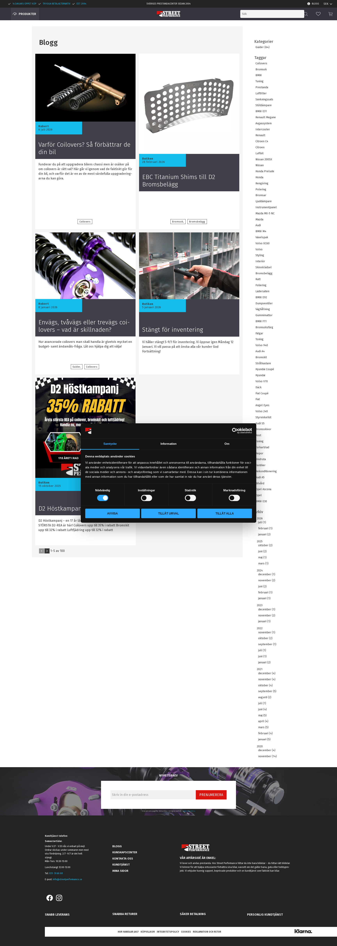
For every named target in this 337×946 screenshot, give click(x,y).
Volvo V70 (261, 381)
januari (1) (264, 598)
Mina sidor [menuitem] (120, 871)
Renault (260, 135)
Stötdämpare (263, 105)
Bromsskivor (263, 429)
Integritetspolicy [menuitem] (168, 931)
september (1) (267, 644)
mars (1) (263, 563)
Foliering (260, 285)
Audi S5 (259, 423)
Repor (259, 453)
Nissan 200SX (263, 159)
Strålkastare (263, 363)
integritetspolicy (188, 811)
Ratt (258, 279)
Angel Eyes (262, 405)
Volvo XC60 (262, 243)
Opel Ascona (263, 489)
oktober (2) (265, 545)
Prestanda (261, 87)
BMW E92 (261, 297)
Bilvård (259, 483)
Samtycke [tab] (110, 443)
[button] (318, 14)
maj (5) (262, 715)
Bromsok (261, 69)
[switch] (146, 498)
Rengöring (261, 183)
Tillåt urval (168, 513)
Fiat (257, 399)
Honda (259, 177)
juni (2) (262, 551)
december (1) (266, 574)
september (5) (267, 691)
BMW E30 (261, 501)
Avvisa (112, 513)
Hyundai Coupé (264, 369)
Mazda (259, 219)
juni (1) (262, 656)
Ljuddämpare (263, 201)
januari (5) (264, 739)
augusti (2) (264, 697)
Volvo (259, 249)
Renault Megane (265, 117)
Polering (260, 189)
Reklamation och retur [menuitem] (207, 931)
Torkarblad (262, 447)
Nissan (259, 165)
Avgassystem (263, 123)
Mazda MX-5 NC (265, 213)
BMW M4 (260, 231)
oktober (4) (265, 685)
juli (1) (262, 522)
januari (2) (264, 534)
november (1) (266, 632)
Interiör (260, 261)
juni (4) (262, 709)
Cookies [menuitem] (186, 931)
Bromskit (261, 357)
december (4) (266, 673)
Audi (258, 225)
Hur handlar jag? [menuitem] (128, 931)
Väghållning (262, 309)
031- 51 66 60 (56, 873)
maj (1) (262, 557)
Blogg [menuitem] (315, 3)
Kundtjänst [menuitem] (121, 864)
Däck (258, 387)
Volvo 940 (261, 345)
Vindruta (260, 459)
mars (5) (263, 727)
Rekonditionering (266, 471)
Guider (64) (262, 47)
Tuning (259, 81)
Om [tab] (226, 443)
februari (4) (265, 733)
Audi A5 (259, 477)
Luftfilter (261, 93)
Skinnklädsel (263, 267)
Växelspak (261, 237)
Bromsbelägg (263, 273)
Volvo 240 (261, 411)
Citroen (259, 147)
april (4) (263, 721)
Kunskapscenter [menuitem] (124, 852)
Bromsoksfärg (264, 327)
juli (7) (262, 703)
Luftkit (259, 153)
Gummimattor (263, 315)
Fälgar (259, 333)
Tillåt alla (225, 513)
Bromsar (260, 195)
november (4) (266, 679)
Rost (258, 435)
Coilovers (261, 63)
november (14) (267, 756)
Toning (259, 339)
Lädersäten (262, 291)
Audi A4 (260, 351)
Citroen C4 (261, 141)
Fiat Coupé (262, 393)
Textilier (260, 465)
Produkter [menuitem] (27, 14)
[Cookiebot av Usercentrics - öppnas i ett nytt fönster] (235, 431)
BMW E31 (261, 111)
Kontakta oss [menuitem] (122, 858)
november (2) (266, 580)
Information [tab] (168, 443)
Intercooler (262, 129)
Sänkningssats (264, 99)
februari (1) (265, 528)
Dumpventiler (264, 303)
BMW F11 (261, 321)
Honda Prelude (264, 171)
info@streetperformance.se (67, 879)
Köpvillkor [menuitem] (148, 931)
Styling (259, 255)
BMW (258, 75)
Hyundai (260, 375)
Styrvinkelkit (263, 417)
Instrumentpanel (266, 207)
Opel (258, 495)
